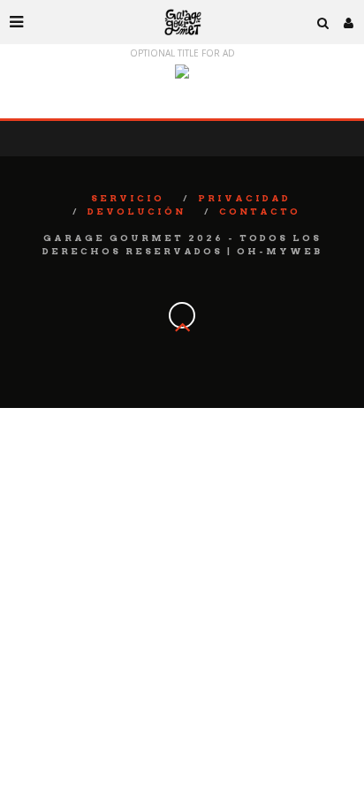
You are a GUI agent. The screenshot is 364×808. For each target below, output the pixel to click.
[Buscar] (323, 22)
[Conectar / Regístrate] (349, 22)
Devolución (136, 211)
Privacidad (244, 198)
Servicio (127, 198)
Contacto (259, 211)
